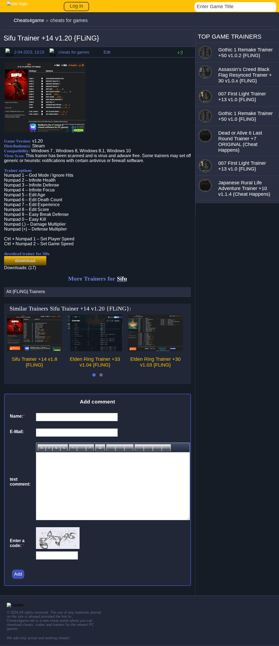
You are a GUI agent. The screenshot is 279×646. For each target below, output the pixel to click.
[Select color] (129, 447)
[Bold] (42, 447)
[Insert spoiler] (166, 447)
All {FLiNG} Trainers (25, 291)
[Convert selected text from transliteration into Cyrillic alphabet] (157, 447)
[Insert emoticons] (100, 447)
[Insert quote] (148, 447)
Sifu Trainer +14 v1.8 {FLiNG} (34, 362)
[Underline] (56, 447)
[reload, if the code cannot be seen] (58, 547)
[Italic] (49, 447)
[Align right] (90, 447)
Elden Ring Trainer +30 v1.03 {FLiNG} (155, 362)
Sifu (122, 278)
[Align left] (73, 447)
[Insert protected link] (120, 447)
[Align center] (81, 447)
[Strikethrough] (64, 447)
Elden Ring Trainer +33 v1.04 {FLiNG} (95, 362)
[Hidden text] (139, 447)
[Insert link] (111, 447)
